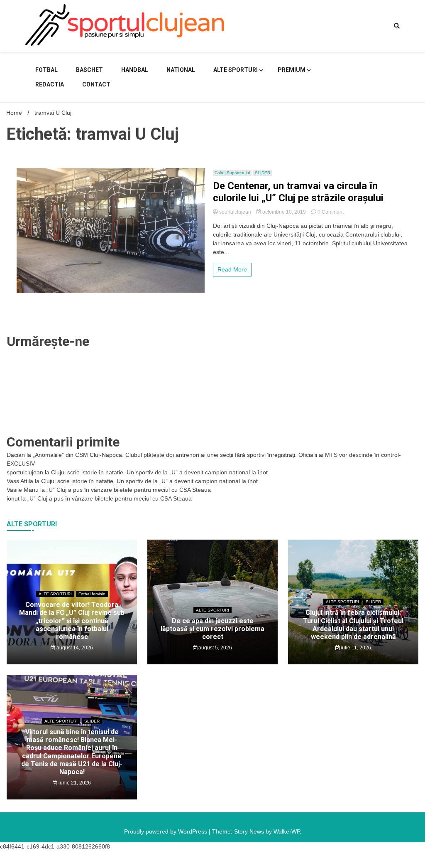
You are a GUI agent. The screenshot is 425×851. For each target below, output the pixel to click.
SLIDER (262, 172)
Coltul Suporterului (232, 172)
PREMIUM (291, 70)
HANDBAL (134, 70)
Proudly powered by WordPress (166, 831)
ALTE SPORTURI (235, 70)
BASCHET (89, 70)
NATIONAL (180, 70)
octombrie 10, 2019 (284, 212)
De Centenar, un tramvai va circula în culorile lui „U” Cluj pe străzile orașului (298, 192)
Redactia (49, 84)
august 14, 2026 (74, 648)
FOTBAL (46, 70)
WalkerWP (287, 831)
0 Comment (331, 212)
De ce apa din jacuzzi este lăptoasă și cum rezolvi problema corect (212, 629)
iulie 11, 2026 (355, 648)
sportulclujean (235, 212)
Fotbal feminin (91, 594)
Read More (232, 269)
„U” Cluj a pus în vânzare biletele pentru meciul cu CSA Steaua (128, 489)
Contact (96, 84)
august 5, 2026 (214, 648)
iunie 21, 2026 (74, 783)
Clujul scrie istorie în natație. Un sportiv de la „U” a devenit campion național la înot (159, 472)
